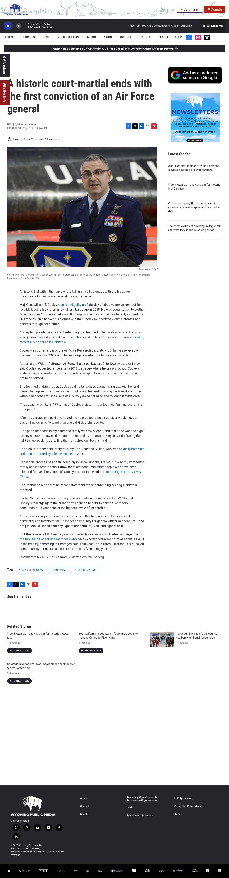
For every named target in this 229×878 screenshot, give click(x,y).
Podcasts (28, 37)
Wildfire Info (4, 93)
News (46, 37)
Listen (8, 37)
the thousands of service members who (48, 539)
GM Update (4, 65)
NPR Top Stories (85, 569)
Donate (216, 9)
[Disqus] (114, 737)
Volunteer (191, 9)
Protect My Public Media (188, 806)
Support (126, 37)
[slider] (24, 26)
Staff (130, 807)
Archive (178, 814)
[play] (8, 26)
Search (164, 37)
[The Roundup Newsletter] (195, 117)
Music (91, 37)
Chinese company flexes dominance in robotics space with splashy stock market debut (194, 207)
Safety (178, 37)
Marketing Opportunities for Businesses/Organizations (143, 799)
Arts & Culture (69, 37)
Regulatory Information (140, 815)
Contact (84, 806)
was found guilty (69, 305)
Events (145, 37)
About (108, 37)
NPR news (59, 569)
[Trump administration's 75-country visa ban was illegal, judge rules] (162, 639)
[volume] (19, 26)
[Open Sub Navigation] (15, 37)
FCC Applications (183, 798)
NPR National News (31, 569)
